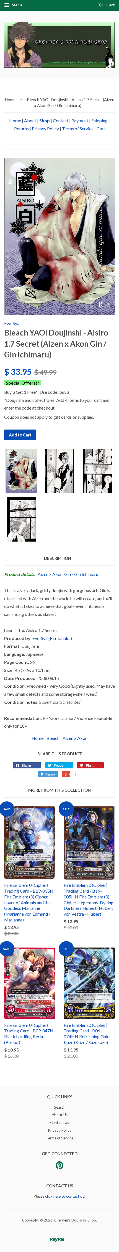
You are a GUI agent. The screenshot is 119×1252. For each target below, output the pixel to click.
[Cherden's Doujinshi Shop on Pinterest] (59, 1167)
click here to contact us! (65, 1196)
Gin (67, 574)
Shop (44, 120)
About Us (60, 1115)
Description (57, 558)
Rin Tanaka (60, 638)
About (30, 120)
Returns (21, 128)
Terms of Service (78, 128)
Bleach (53, 738)
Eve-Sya (11, 323)
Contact (60, 120)
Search (59, 1107)
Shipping (99, 120)
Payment (79, 120)
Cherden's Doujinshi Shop (75, 1220)
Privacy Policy (45, 128)
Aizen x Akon (50, 574)
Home (10, 99)
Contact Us (59, 1122)
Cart (110, 4)
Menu (16, 4)
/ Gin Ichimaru (85, 574)
